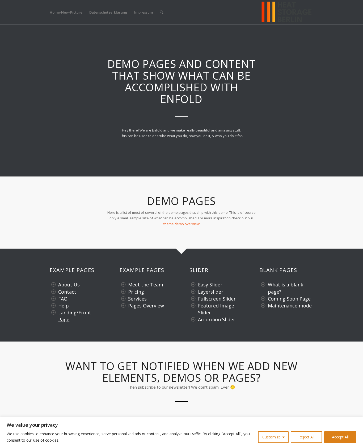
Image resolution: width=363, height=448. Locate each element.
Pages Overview (146, 305)
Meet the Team (145, 284)
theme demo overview (181, 223)
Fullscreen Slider (217, 298)
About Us (69, 284)
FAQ (62, 298)
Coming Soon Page (289, 298)
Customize (271, 436)
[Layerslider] (193, 291)
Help (63, 305)
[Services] (123, 298)
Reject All (306, 436)
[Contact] (53, 291)
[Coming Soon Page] (263, 298)
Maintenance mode (290, 305)
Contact (67, 292)
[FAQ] (53, 298)
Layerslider (210, 292)
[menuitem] (66, 12)
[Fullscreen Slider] (193, 298)
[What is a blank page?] (263, 284)
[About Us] (53, 284)
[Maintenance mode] (263, 305)
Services (137, 298)
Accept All (340, 436)
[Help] (53, 305)
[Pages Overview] (123, 305)
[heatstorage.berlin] (286, 12)
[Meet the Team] (123, 284)
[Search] (161, 12)
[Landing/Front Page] (53, 312)
